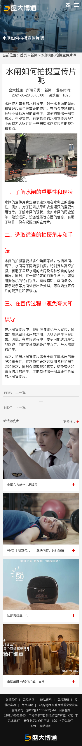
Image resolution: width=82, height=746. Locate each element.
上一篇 (20, 392)
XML (34, 726)
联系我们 (11, 699)
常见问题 (28, 699)
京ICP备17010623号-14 (41, 710)
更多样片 (69, 421)
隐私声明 (46, 699)
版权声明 (63, 699)
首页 (23, 55)
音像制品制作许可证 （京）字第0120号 (48, 720)
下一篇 (20, 407)
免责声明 (27, 705)
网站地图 (45, 726)
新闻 (34, 55)
